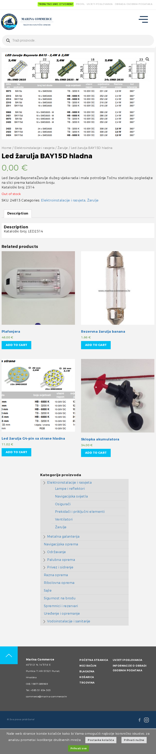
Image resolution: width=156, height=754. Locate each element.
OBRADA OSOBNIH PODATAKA (133, 4)
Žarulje (62, 148)
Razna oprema (56, 575)
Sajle (48, 590)
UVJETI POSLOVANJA (100, 4)
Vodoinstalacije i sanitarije (68, 621)
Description (17, 213)
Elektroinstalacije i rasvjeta (34, 148)
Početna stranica (93, 660)
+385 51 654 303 (40, 690)
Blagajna (86, 671)
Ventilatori (64, 519)
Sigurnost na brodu (60, 598)
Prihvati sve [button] (78, 748)
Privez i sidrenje (60, 567)
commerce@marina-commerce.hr (46, 696)
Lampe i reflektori (70, 489)
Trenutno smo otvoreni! (55, 4)
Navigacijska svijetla (71, 496)
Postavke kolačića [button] (101, 740)
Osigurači (63, 504)
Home (7, 148)
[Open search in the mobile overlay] (78, 40)
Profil (80, 4)
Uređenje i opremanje (62, 613)
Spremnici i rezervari (61, 606)
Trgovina (86, 682)
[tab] (18, 213)
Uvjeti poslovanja (127, 660)
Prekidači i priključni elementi (80, 512)
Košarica (86, 677)
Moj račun (87, 665)
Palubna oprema (61, 560)
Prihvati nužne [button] (134, 740)
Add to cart (16, 345)
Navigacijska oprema (61, 544)
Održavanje (56, 552)
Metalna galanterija (63, 536)
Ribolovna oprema (59, 583)
